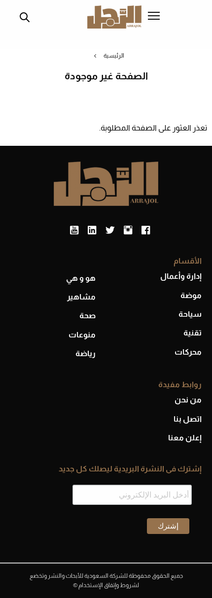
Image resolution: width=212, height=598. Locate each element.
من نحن (188, 400)
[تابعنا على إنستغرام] (128, 230)
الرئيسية (114, 55)
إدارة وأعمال (181, 276)
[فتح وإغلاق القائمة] (154, 17)
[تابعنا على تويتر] (110, 230)
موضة (191, 295)
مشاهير (81, 297)
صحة (87, 315)
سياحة (190, 314)
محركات (188, 352)
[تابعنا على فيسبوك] (145, 230)
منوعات (82, 335)
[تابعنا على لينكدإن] (92, 230)
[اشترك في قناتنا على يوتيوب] (74, 230)
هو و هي (81, 278)
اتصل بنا (188, 419)
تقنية (192, 333)
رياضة (85, 353)
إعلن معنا (185, 437)
